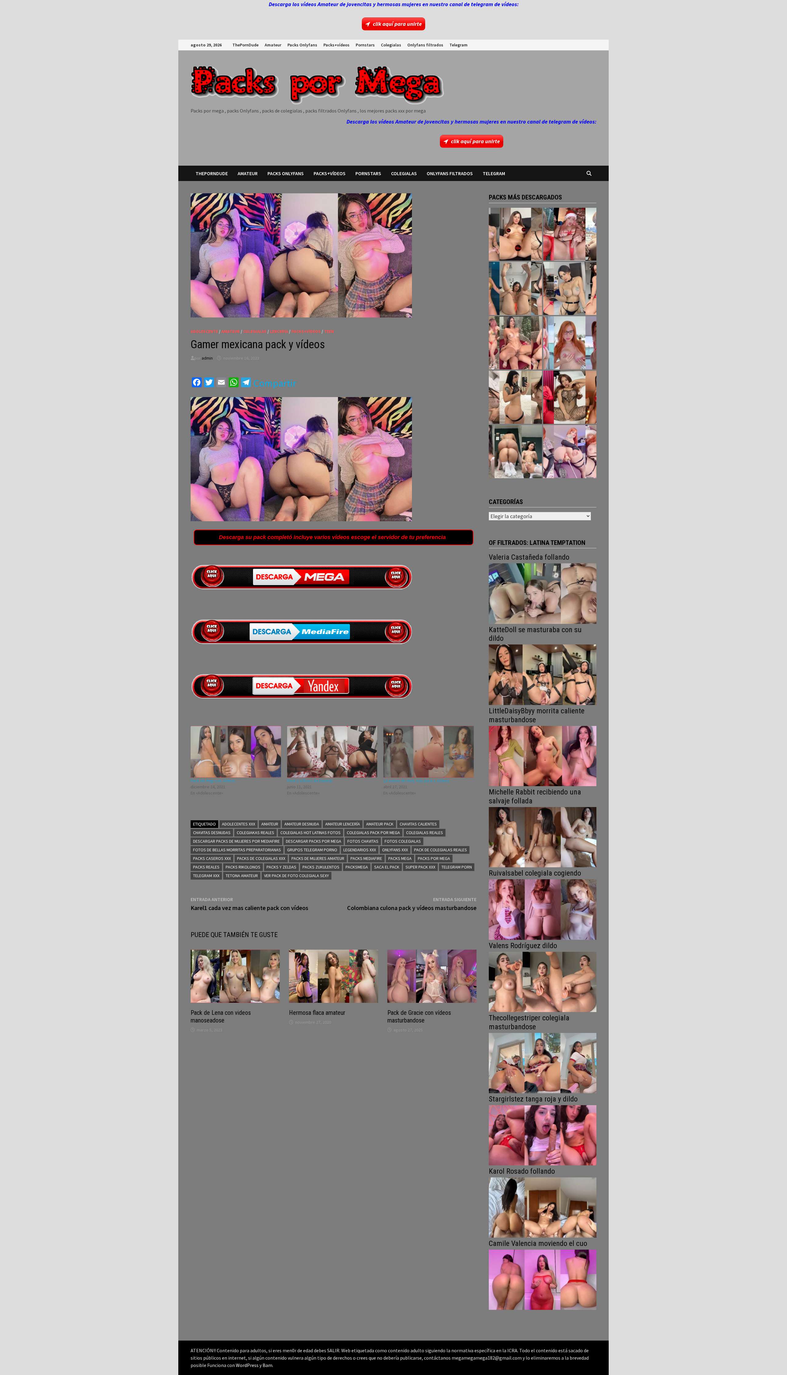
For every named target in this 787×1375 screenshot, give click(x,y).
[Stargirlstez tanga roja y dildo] (542, 1134)
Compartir (274, 383)
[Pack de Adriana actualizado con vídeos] (515, 234)
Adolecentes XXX (238, 824)
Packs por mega (434, 858)
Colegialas (391, 45)
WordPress (247, 1365)
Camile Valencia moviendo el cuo (538, 1243)
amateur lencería (342, 824)
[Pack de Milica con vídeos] (515, 397)
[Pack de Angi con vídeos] (236, 752)
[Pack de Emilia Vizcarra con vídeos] (569, 342)
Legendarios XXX (359, 850)
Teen (329, 331)
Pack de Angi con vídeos (213, 780)
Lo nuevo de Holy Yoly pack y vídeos (416, 780)
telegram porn (456, 867)
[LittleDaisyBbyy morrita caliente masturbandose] (542, 755)
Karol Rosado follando (522, 1171)
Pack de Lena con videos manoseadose (221, 1016)
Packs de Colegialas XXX (261, 858)
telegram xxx (206, 875)
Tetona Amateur (242, 875)
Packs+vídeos (336, 45)
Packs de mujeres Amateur (317, 858)
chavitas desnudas (212, 832)
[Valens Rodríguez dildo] (542, 981)
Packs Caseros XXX (212, 858)
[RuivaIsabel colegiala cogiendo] (542, 908)
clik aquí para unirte (397, 23)
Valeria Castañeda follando (529, 557)
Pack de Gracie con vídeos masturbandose (419, 1016)
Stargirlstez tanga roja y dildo (533, 1099)
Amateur (273, 45)
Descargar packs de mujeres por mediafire (236, 841)
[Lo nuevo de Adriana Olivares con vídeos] (515, 288)
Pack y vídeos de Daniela (309, 780)
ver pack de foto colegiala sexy (296, 875)
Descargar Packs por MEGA (313, 841)
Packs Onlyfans (302, 45)
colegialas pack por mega (373, 832)
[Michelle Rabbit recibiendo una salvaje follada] (542, 836)
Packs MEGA (400, 858)
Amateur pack (380, 824)
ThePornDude (245, 45)
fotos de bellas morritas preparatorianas (237, 850)
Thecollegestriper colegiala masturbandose (529, 1022)
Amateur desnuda (301, 824)
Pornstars (365, 45)
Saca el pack (386, 867)
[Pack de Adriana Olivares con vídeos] (569, 288)
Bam (267, 1365)
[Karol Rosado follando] (542, 1206)
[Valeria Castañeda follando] (542, 593)
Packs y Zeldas (281, 867)
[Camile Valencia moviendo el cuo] (542, 1278)
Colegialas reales (424, 832)
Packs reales (206, 867)
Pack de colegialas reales (440, 850)
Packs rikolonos (243, 867)
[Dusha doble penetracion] (569, 451)
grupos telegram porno (312, 850)
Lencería (279, 331)
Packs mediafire (366, 858)
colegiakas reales (255, 832)
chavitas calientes (418, 824)
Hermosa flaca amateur (317, 1012)
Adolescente (204, 331)
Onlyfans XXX (395, 850)
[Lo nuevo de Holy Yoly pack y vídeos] (428, 752)
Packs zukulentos (321, 867)
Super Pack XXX (420, 867)
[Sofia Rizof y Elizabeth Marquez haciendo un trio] (515, 342)
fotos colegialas (403, 841)
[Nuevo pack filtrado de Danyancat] (569, 234)
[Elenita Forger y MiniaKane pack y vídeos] (515, 451)
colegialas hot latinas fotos (310, 832)
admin (207, 358)
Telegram (458, 45)
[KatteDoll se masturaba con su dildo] (542, 674)
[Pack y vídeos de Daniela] (332, 752)
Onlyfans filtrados (425, 45)
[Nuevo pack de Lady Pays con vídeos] (569, 397)
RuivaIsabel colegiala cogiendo (535, 873)
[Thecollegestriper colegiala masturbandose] (542, 1062)
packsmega (357, 867)
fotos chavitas (362, 841)
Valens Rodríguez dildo (523, 945)
